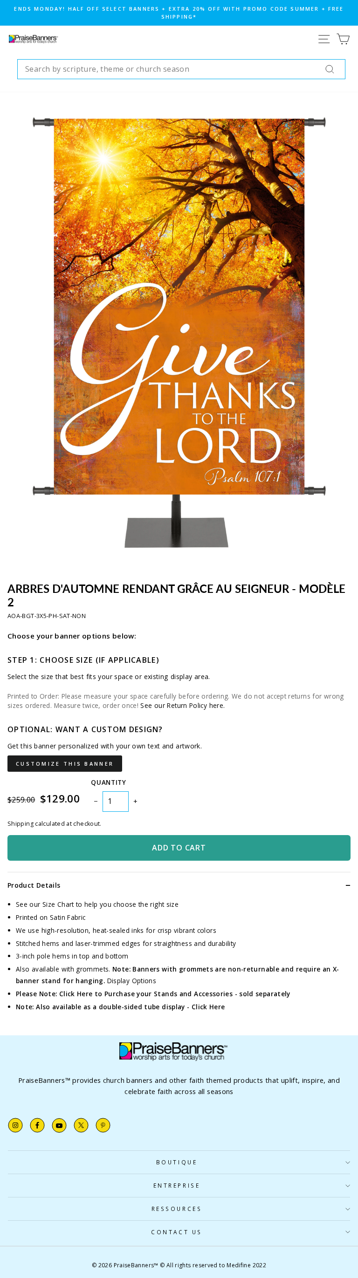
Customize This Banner (65, 763)
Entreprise (176, 1185)
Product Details (33, 885)
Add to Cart (179, 848)
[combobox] (181, 69)
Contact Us (176, 1232)
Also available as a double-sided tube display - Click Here (130, 1006)
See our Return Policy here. (182, 705)
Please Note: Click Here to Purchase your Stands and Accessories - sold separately (153, 993)
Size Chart (58, 904)
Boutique (176, 1162)
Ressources (176, 1208)
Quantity (108, 782)
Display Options (132, 980)
